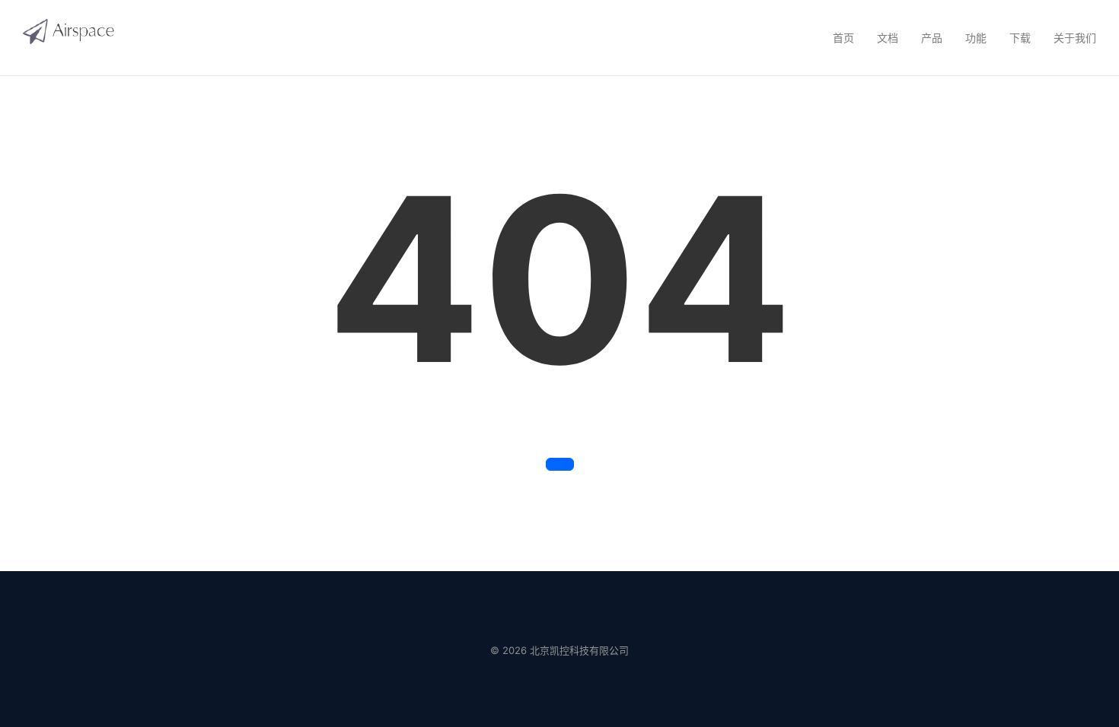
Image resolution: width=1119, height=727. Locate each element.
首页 (843, 37)
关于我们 (1075, 37)
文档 (887, 37)
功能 (976, 37)
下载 (1020, 37)
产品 (931, 37)
